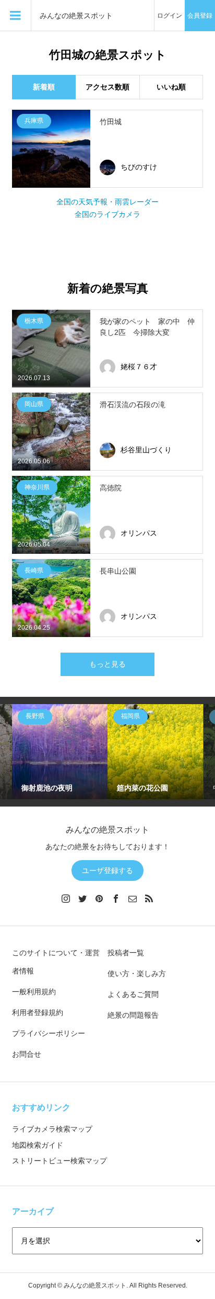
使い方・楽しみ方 (137, 973)
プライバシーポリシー (48, 1033)
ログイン (169, 15)
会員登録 (199, 15)
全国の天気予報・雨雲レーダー (107, 202)
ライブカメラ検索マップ (52, 1129)
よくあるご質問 (133, 994)
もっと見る (107, 664)
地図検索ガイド (37, 1145)
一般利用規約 (34, 992)
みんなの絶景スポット (76, 15)
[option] (60, 751)
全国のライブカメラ (107, 214)
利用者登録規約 (37, 1012)
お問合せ (26, 1054)
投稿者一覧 (126, 953)
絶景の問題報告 (133, 1015)
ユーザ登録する (107, 870)
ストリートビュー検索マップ (59, 1161)
